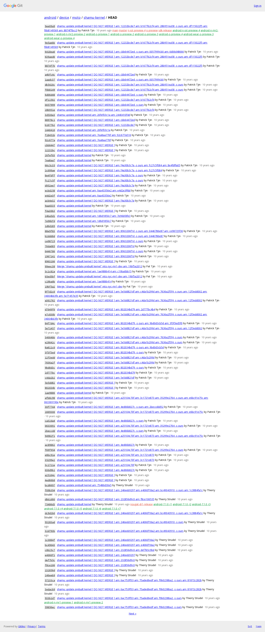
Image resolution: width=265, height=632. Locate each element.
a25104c (50, 475)
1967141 (50, 256)
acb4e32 (50, 200)
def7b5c (50, 560)
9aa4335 (50, 205)
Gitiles (21, 626)
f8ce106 (50, 565)
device (64, 17)
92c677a (50, 140)
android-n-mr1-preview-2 (88, 602)
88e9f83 (50, 231)
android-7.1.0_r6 (92, 508)
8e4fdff (50, 175)
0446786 (50, 251)
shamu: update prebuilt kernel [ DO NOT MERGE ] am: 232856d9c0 (96, 560)
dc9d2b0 (50, 513)
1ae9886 (50, 392)
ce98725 (50, 241)
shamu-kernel (94, 17)
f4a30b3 (50, 211)
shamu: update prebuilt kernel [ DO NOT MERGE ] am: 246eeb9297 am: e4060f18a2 (106, 540)
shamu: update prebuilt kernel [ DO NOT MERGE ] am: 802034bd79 (96, 372)
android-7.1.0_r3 (201, 504)
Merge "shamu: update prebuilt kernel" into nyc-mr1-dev (89, 286)
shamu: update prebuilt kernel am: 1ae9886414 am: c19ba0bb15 (94, 271)
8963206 (50, 261)
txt (250, 626)
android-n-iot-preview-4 (186, 30)
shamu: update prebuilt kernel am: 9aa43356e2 (84, 195)
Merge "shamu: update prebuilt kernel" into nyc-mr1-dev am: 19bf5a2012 (99, 266)
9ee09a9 (50, 26)
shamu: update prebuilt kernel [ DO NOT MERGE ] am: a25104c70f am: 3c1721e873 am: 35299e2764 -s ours (120, 425)
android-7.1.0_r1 (162, 504)
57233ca (50, 580)
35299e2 (50, 460)
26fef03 (50, 155)
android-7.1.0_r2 (182, 504)
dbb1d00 (50, 499)
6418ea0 (50, 51)
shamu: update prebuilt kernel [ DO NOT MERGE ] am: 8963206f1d (95, 246)
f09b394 (50, 490)
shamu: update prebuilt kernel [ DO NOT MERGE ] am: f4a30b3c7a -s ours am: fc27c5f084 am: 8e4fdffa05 (118, 165)
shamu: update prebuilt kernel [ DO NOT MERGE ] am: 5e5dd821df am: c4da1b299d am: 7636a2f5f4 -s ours (119, 337)
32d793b (50, 531)
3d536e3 (50, 115)
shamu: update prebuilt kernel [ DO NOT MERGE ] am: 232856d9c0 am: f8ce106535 (105, 499)
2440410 (50, 130)
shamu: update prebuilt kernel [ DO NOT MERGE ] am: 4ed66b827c (96, 444)
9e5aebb (50, 42)
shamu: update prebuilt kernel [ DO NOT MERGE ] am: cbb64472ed (96, 74)
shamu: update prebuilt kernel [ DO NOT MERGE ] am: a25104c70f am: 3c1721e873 (105, 455)
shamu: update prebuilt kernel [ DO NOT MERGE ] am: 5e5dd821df (95, 377)
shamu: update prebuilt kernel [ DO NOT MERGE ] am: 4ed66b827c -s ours (100, 420)
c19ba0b (50, 281)
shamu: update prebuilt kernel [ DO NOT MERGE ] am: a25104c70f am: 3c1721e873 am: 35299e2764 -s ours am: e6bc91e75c (130, 412)
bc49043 (50, 545)
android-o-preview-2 (122, 34)
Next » (132, 613)
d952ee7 (50, 185)
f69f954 (50, 450)
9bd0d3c (50, 367)
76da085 (50, 246)
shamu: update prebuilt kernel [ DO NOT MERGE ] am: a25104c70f (95, 465)
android (50, 17)
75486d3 (50, 504)
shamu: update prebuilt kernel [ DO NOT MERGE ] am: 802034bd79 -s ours (100, 352)
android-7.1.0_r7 (111, 508)
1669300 (50, 412)
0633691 (50, 425)
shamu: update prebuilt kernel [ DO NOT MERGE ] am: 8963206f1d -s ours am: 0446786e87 (110, 236)
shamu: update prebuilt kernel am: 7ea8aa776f (84, 140)
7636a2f (50, 362)
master (123, 30)
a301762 (50, 300)
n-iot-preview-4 (136, 30)
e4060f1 (50, 555)
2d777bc (50, 372)
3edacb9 (50, 589)
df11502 (50, 99)
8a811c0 (50, 347)
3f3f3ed (50, 352)
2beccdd (50, 430)
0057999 (50, 104)
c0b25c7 (50, 550)
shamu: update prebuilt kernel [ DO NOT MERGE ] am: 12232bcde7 (96, 125)
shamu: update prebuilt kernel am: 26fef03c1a (83, 130)
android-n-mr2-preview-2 (70, 34)
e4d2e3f (50, 195)
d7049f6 (50, 309)
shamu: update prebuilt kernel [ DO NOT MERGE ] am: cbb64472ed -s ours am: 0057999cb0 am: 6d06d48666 (120, 51)
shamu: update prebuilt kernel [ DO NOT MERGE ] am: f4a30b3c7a (95, 185)
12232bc (50, 150)
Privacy (31, 626)
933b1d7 (50, 598)
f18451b (50, 135)
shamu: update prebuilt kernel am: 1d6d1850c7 (84, 221)
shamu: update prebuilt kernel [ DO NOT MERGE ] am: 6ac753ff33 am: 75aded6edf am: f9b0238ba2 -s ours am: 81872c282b (129, 580)
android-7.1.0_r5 (72, 508)
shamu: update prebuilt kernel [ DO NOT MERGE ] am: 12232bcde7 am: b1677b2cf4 (105, 99)
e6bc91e (50, 455)
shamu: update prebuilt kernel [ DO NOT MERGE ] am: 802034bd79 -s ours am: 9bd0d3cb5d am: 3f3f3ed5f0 (119, 323)
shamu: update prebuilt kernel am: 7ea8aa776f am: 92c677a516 (94, 135)
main (115, 30)
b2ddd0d (50, 236)
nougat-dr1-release (141, 504)
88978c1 (50, 120)
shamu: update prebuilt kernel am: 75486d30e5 (84, 485)
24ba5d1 (50, 216)
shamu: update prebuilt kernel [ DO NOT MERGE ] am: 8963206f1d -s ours (100, 241)
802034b (50, 387)
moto (76, 17)
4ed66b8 (50, 480)
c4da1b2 (50, 377)
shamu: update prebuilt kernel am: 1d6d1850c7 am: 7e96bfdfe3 (94, 216)
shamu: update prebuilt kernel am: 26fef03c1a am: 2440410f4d (93, 115)
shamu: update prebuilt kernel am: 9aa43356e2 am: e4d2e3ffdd (94, 190)
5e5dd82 (50, 382)
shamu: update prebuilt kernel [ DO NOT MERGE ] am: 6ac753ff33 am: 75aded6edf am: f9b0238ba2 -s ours (119, 598)
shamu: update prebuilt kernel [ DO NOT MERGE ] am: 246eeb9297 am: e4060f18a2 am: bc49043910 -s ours (120, 522)
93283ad (50, 522)
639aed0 (50, 56)
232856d (50, 570)
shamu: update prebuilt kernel (74, 155)
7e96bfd (50, 221)
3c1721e (50, 465)
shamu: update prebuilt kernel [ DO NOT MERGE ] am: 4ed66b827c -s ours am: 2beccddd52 (110, 406)
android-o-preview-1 (98, 34)
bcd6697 (50, 485)
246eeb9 (50, 575)
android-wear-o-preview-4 (59, 38)
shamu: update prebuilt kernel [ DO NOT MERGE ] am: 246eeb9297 (96, 555)
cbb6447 (50, 145)
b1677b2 (50, 125)
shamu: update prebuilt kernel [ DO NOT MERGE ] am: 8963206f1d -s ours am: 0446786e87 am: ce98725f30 (120, 231)
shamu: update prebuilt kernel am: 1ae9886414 (84, 281)
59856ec (50, 607)
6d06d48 (50, 94)
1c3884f (50, 540)
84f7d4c (50, 323)
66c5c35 (50, 165)
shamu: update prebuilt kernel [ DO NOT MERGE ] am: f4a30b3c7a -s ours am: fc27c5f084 (109, 170)
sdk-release (165, 30)
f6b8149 (50, 89)
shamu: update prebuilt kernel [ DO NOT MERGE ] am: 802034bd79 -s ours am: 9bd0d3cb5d (110, 347)
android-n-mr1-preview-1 (58, 602)
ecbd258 (50, 190)
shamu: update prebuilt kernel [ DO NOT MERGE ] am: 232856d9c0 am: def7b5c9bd (105, 550)
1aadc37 (50, 79)
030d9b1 (50, 470)
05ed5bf (50, 276)
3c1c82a (50, 271)
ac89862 (50, 444)
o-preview (152, 30)
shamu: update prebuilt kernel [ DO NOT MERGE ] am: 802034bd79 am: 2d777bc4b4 (106, 309)
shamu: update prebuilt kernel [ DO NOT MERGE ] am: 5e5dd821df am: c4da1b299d (105, 357)
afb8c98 (50, 397)
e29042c (50, 342)
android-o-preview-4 (171, 34)
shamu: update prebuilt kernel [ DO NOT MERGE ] (86, 145)
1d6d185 (50, 226)
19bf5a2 (50, 286)
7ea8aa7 (50, 160)
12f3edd (50, 357)
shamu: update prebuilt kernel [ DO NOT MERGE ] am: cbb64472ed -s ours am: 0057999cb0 (110, 79)
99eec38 (50, 266)
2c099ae (50, 170)
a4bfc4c (50, 74)
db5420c (50, 84)
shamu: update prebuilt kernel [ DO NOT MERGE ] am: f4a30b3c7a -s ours (100, 175)
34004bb (50, 337)
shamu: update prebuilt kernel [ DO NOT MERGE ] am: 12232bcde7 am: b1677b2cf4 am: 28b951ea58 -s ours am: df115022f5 (129, 56)
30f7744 (50, 406)
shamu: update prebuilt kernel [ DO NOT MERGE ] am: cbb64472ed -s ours (100, 94)
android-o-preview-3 (146, 34)
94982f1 (50, 435)
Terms (41, 626)
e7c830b (50, 314)
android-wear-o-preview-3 (198, 34)
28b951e (50, 109)
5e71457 (50, 328)
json (258, 626)
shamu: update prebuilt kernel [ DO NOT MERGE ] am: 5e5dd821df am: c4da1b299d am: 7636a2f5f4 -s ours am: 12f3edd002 (129, 300)
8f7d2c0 (50, 291)
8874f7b (50, 65)
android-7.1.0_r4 (53, 508)
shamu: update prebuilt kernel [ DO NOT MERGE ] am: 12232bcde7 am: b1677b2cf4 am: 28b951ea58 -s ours (120, 84)
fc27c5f (50, 180)
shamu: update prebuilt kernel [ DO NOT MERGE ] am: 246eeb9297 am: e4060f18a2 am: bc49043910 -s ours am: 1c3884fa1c (130, 490)
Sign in (257, 5)
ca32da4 (50, 420)
